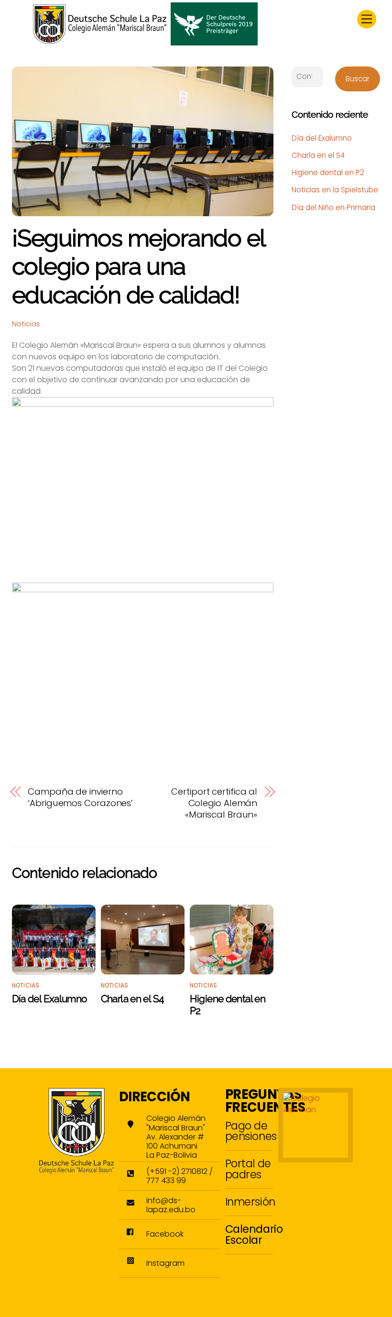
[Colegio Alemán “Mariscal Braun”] (145, 41)
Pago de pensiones (251, 1131)
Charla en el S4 (132, 999)
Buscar (358, 79)
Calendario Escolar (254, 1234)
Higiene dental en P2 (328, 172)
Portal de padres (248, 1169)
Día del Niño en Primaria (333, 207)
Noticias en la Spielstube (335, 190)
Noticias (26, 324)
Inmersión (250, 1201)
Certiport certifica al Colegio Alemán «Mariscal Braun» (214, 803)
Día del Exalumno (49, 999)
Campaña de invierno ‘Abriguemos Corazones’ (80, 797)
